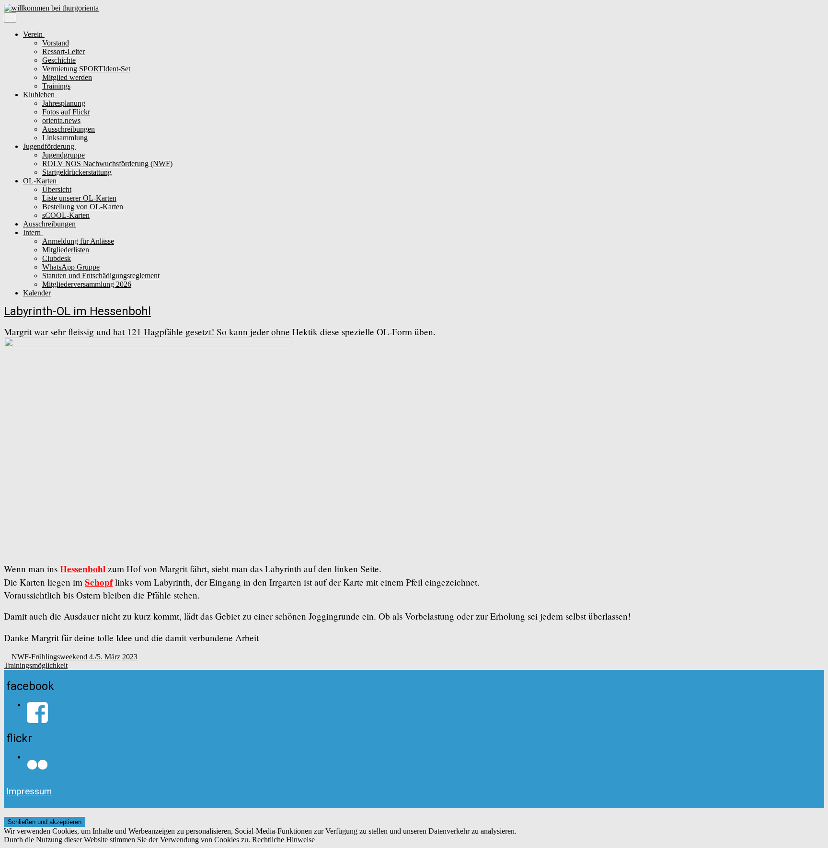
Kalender (37, 293)
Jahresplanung (63, 103)
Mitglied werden (67, 77)
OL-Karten (40, 181)
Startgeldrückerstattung (77, 172)
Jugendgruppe (63, 155)
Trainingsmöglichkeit (36, 665)
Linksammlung (65, 138)
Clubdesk (56, 258)
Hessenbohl (82, 569)
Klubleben (40, 94)
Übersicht (56, 189)
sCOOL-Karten (66, 215)
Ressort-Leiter (63, 51)
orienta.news (61, 120)
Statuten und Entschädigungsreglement (101, 275)
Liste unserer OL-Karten (79, 198)
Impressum (29, 791)
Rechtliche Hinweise (283, 840)
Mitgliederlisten (65, 250)
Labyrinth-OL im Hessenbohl (77, 311)
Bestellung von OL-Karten (82, 207)
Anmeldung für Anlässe (78, 241)
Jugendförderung (49, 146)
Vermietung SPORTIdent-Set (86, 69)
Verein (34, 34)
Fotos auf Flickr (66, 112)
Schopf (99, 582)
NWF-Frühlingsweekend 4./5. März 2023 (75, 657)
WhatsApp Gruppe (71, 267)
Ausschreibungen (68, 129)
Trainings (56, 86)
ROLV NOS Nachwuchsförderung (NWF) (107, 163)
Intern (33, 232)
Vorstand (55, 43)
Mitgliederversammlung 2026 (86, 284)
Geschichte (59, 60)
